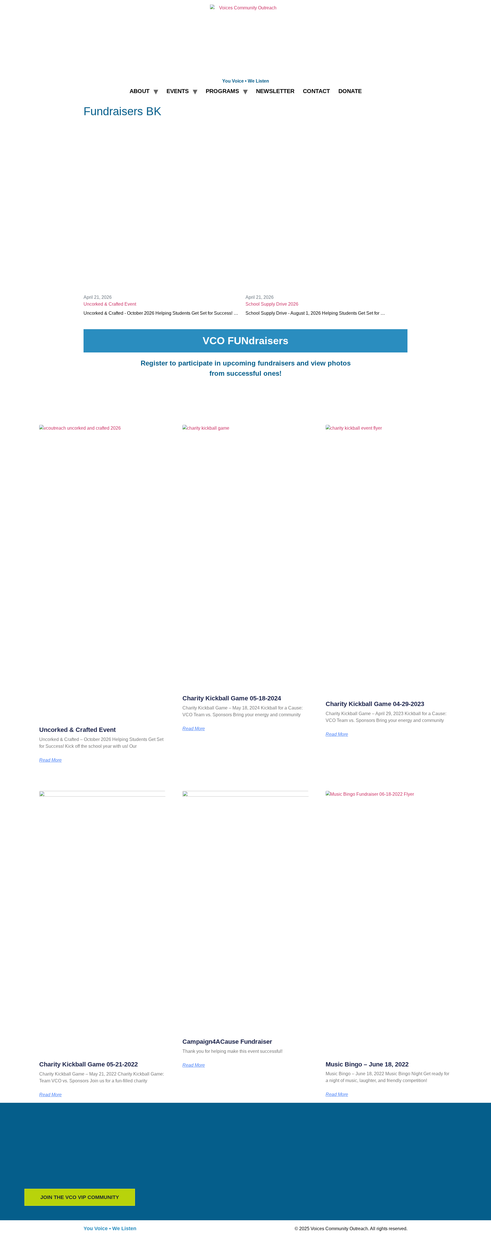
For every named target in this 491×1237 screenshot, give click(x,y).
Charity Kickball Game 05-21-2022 (88, 1064)
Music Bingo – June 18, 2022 (367, 1064)
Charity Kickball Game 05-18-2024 (231, 698)
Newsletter (275, 91)
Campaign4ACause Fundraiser (227, 1041)
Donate (350, 91)
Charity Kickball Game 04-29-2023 (375, 703)
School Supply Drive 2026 (272, 304)
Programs (222, 91)
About (139, 91)
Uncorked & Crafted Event (110, 304)
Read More (50, 760)
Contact (316, 91)
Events (178, 91)
